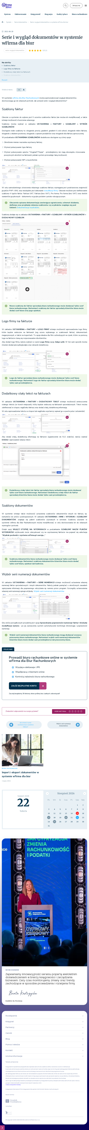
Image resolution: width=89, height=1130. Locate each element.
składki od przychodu (21, 1083)
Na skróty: (6, 62)
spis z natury (75, 1080)
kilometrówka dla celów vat (51, 1073)
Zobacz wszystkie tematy (13, 1084)
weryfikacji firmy (51, 190)
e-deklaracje (66, 1067)
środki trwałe (28, 1076)
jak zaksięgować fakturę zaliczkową (68, 1069)
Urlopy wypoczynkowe (38, 1076)
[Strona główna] (2, 22)
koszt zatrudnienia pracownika (15, 1069)
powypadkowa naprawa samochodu (31, 1067)
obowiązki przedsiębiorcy (33, 1080)
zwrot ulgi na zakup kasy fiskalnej (16, 1080)
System (7, 14)
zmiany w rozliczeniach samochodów (36, 1069)
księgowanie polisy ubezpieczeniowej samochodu (56, 1080)
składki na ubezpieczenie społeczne (35, 1078)
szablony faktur (46, 1067)
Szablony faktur (9, 65)
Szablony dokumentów (12, 75)
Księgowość (35, 14)
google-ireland (10, 1083)
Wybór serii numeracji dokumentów (49, 591)
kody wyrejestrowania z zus (53, 1076)
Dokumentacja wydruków (28, 207)
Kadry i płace (62, 14)
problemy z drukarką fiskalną (70, 1076)
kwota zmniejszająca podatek (15, 1078)
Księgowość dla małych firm (14, 1089)
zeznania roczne (57, 1067)
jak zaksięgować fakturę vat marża (16, 1073)
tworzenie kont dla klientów (44, 1071)
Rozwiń (4, 80)
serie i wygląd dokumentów (15, 50)
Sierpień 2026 (66, 793)
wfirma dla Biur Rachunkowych (25, 98)
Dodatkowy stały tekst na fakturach (17, 72)
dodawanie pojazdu (37, 1073)
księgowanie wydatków (13, 1067)
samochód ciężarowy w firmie (69, 1073)
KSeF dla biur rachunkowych (50, 1089)
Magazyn (48, 14)
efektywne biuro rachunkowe (14, 1076)
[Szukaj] (65, 5)
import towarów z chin (34, 1083)
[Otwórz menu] (85, 5)
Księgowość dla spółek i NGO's (32, 1089)
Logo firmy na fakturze (12, 69)
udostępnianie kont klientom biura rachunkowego (21, 1071)
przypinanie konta (58, 1071)
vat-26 (28, 1073)
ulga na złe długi (52, 1069)
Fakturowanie (20, 14)
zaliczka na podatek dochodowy (56, 1078)
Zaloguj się (76, 5)
